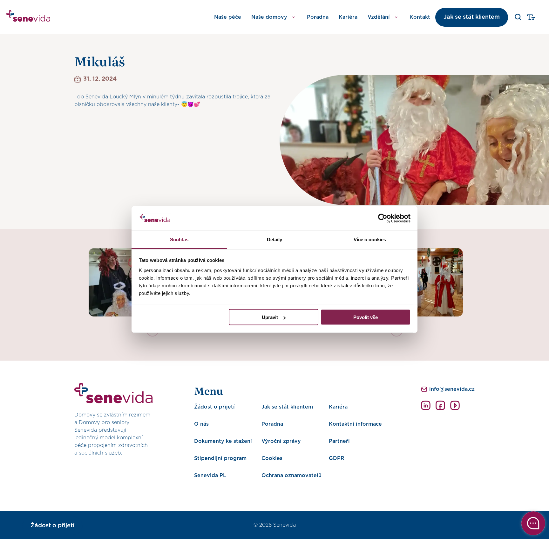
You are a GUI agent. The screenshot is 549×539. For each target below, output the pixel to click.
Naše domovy (269, 17)
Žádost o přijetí (214, 406)
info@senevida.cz (452, 389)
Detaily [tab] (274, 239)
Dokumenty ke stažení (223, 441)
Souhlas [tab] (179, 239)
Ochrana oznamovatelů (291, 475)
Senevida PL (210, 475)
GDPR (336, 458)
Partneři (339, 441)
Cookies (271, 458)
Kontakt (420, 17)
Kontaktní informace (355, 424)
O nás (201, 424)
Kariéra (348, 17)
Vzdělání (379, 17)
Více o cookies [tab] (370, 239)
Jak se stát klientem (472, 17)
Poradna (318, 17)
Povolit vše (365, 317)
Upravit (270, 317)
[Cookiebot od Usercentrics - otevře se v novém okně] (382, 218)
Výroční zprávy (281, 441)
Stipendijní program (220, 458)
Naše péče (227, 17)
